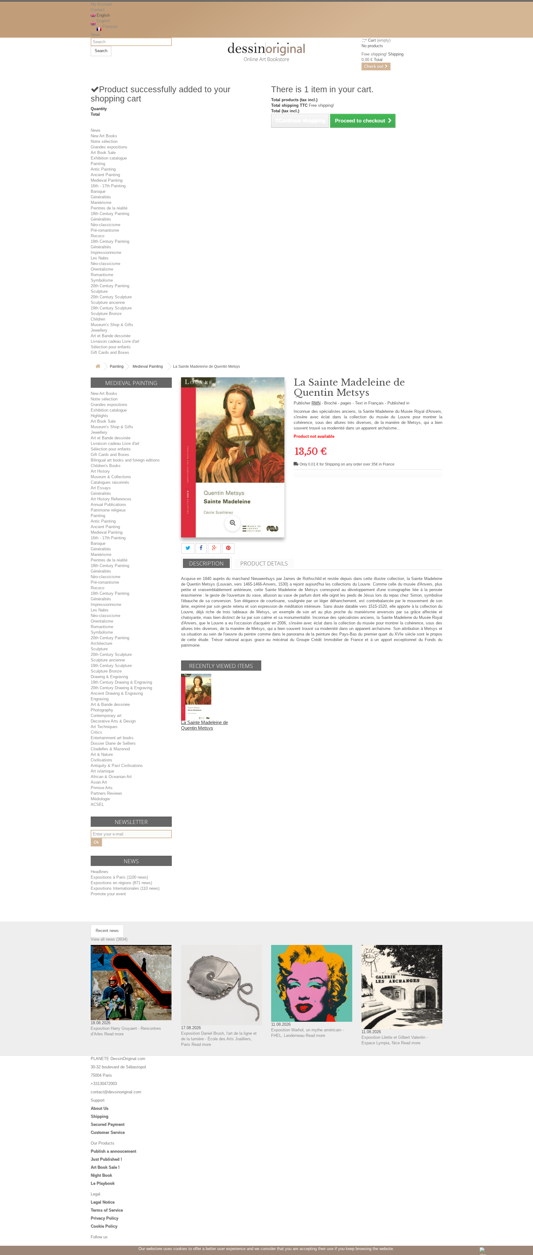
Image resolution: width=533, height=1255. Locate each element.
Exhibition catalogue (109, 158)
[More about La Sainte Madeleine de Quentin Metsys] (196, 696)
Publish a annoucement (113, 1151)
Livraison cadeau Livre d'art (115, 341)
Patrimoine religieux (108, 510)
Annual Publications (108, 504)
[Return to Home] (98, 367)
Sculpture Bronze (106, 313)
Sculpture (99, 291)
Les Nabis (100, 258)
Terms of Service (107, 1210)
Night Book (101, 1175)
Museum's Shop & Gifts (112, 324)
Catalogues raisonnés (110, 482)
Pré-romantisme (105, 230)
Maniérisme (101, 202)
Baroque (98, 191)
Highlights (99, 415)
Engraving (100, 699)
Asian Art (99, 782)
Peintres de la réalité (109, 208)
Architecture (101, 643)
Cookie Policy (104, 1226)
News (96, 34)
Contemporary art (106, 715)
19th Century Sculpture (111, 308)
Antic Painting (103, 169)
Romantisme (102, 274)
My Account (101, 4)
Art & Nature (102, 754)
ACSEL (97, 804)
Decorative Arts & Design (113, 721)
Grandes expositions (109, 147)
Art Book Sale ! (105, 1167)
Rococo (97, 236)
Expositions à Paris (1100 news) (119, 877)
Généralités (101, 197)
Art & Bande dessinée (110, 704)
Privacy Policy (104, 1218)
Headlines (99, 871)
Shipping (99, 1116)
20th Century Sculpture (111, 297)
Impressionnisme (106, 252)
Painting (98, 163)
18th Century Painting (110, 213)
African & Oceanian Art (111, 776)
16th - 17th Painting (108, 186)
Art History (100, 471)
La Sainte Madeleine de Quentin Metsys (204, 725)
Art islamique (102, 771)
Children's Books (106, 465)
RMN (316, 403)
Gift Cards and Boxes (110, 352)
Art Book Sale (103, 152)
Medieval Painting (106, 180)
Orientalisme (102, 269)
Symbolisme (102, 280)
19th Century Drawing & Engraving (121, 682)
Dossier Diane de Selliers (113, 743)
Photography (102, 710)
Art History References (111, 499)
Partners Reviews (106, 793)
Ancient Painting (105, 174)
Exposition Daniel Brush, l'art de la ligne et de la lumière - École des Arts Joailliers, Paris (219, 1039)
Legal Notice (102, 1202)
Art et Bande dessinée (110, 335)
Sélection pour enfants (111, 347)
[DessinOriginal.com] (266, 49)
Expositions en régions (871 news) (121, 882)
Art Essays (101, 488)
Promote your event (108, 894)
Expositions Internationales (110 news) (125, 888)
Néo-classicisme (105, 224)
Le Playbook (102, 1183)
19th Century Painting (110, 241)
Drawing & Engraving (109, 676)
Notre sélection (104, 141)
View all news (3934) (109, 939)
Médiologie (100, 799)
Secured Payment (107, 1124)
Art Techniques (104, 726)
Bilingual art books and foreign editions (125, 460)
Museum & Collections (111, 476)
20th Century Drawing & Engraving (121, 687)
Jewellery (99, 330)
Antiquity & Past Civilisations (117, 765)
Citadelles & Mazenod (110, 749)
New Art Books (104, 136)
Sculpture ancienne (108, 302)
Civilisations (101, 760)
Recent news (107, 930)
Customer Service (108, 1132)
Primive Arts (102, 787)
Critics (96, 732)
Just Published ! (106, 1159)
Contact (98, 9)
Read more (114, 1034)
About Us (99, 1108)
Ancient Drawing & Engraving (117, 693)
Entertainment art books (112, 737)
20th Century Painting (110, 286)
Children (98, 319)
